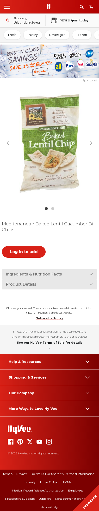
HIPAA (66, 482)
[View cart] (91, 7)
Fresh (12, 35)
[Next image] (91, 143)
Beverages (57, 35)
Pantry (33, 35)
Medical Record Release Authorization (38, 490)
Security (30, 482)
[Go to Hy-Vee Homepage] (50, 7)
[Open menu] (7, 6)
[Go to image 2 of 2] (53, 208)
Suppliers (44, 498)
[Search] (82, 7)
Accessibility (49, 507)
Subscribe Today (49, 318)
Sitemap (6, 474)
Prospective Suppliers (20, 498)
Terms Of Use (49, 482)
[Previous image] (8, 143)
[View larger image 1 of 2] (49, 143)
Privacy (21, 474)
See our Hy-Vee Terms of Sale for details (49, 342)
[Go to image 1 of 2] (46, 208)
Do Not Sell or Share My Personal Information (62, 474)
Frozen (82, 35)
